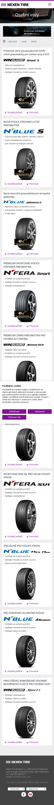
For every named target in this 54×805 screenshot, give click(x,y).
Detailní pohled (14, 112)
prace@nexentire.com (21, 777)
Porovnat (33, 112)
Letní (23, 41)
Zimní (33, 41)
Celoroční (12, 41)
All (4, 41)
